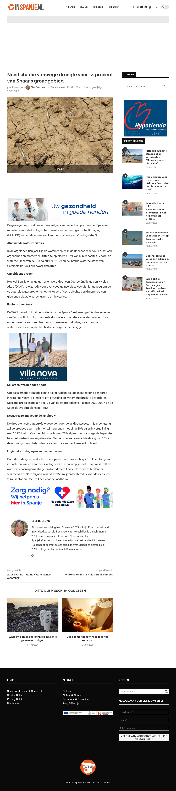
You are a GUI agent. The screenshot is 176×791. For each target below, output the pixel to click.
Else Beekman (40, 521)
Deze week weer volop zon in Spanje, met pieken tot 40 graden (157, 261)
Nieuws (70, 7)
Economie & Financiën (76, 699)
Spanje (84, 7)
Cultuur (67, 691)
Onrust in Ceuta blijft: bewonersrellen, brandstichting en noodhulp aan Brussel (156, 211)
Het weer (113, 7)
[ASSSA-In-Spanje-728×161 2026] (60, 200)
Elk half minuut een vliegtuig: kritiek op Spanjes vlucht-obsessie (157, 237)
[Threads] (150, 7)
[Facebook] (130, 7)
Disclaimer (13, 703)
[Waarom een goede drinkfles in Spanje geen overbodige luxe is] (32, 615)
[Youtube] (141, 7)
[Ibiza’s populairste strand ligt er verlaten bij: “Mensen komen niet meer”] (132, 156)
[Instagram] (138, 7)
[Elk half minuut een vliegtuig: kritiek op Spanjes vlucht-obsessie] (132, 238)
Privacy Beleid (15, 699)
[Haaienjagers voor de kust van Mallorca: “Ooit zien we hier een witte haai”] (132, 182)
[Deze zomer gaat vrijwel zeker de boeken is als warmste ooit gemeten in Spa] (87, 615)
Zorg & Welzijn (71, 703)
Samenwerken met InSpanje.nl (24, 691)
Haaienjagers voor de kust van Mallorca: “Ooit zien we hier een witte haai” (157, 183)
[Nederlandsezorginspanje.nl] (60, 486)
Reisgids (98, 7)
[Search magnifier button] (166, 691)
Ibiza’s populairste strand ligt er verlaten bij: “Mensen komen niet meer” (156, 157)
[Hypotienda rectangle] (145, 101)
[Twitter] (134, 7)
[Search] (157, 7)
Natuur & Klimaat (72, 695)
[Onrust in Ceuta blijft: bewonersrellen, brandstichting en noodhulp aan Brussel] (132, 209)
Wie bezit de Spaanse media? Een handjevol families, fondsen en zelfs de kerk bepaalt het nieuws (157, 287)
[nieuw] (38, 335)
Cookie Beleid (15, 695)
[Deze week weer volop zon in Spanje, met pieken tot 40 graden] (132, 261)
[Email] (146, 7)
